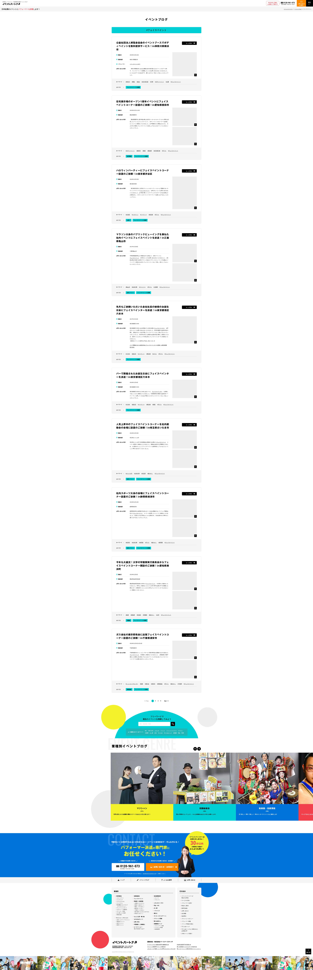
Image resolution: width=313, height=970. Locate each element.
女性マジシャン (120, 923)
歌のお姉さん (157, 921)
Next (165, 701)
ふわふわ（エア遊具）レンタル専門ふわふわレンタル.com (161, 948)
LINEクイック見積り (187, 933)
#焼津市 (128, 542)
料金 (179, 733)
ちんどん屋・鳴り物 (139, 916)
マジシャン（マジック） (122, 917)
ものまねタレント (138, 919)
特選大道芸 (119, 914)
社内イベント (130, 292)
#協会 (138, 81)
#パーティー (143, 214)
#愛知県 (150, 150)
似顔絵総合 (137, 896)
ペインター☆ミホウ (135, 64)
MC (146, 730)
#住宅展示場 (157, 150)
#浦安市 (153, 684)
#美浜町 (139, 615)
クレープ (157, 898)
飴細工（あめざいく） (140, 904)
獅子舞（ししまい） (139, 908)
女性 (155, 733)
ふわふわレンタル (158, 902)
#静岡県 (161, 542)
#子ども (164, 150)
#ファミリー (142, 287)
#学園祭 (145, 615)
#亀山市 (128, 287)
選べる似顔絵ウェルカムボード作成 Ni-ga (187, 946)
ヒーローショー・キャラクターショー (139, 927)
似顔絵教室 (157, 929)
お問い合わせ (185, 910)
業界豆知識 (184, 908)
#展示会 (147, 684)
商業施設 (129, 689)
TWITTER (150, 730)
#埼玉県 (143, 473)
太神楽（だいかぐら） (140, 903)
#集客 (144, 150)
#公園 (167, 81)
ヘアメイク (157, 910)
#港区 (153, 404)
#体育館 (141, 542)
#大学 (157, 615)
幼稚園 (175, 733)
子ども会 (160, 733)
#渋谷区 (128, 214)
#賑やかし (150, 473)
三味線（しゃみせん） (140, 910)
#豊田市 (139, 150)
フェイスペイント (145, 190)
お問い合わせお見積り (301, 4)
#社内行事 (134, 287)
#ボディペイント (159, 81)
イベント (162, 730)
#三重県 (156, 287)
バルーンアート (120, 898)
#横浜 (133, 81)
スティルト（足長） (121, 911)
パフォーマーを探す (187, 903)
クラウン (180, 730)
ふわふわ (157, 730)
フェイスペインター (159, 328)
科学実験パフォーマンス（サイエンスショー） (122, 905)
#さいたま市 (129, 473)
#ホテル (154, 354)
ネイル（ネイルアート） (160, 915)
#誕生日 (134, 354)
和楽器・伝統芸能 (138, 901)
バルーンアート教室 (159, 925)
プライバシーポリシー (187, 918)
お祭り (128, 220)
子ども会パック (168, 733)
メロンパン (157, 899)
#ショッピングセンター (132, 684)
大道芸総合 (119, 896)
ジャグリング (120, 899)
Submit (173, 724)
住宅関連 (129, 156)
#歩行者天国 (145, 81)
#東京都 (151, 214)
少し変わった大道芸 (121, 913)
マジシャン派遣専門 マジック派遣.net (156, 946)
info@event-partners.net (149, 873)
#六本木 (128, 354)
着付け (155, 913)
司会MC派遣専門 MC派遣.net (184, 944)
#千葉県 (180, 684)
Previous (195, 749)
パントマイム (120, 903)
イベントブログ (298, 9)
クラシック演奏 (158, 918)
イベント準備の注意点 (187, 923)
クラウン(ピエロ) (120, 901)
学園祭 (128, 620)
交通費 (146, 733)
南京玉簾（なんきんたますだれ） (142, 911)
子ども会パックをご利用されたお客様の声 (190, 930)
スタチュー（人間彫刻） (122, 909)
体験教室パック (158, 923)
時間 (182, 733)
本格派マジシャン (121, 921)
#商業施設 (160, 684)
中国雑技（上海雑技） (140, 924)
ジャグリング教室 (159, 927)
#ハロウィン (135, 214)
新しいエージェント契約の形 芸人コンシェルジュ (189, 948)
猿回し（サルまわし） (140, 906)
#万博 (151, 81)
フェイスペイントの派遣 (133, 87)
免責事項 (184, 916)
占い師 (151, 733)
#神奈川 (128, 81)
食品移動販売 (157, 896)
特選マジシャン (120, 925)
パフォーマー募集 (186, 921)
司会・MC (156, 905)
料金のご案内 (185, 905)
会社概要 (184, 913)
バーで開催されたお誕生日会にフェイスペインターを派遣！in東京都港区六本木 (148, 346)
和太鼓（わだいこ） (139, 913)
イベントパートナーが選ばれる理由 (187, 896)
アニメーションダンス (122, 907)
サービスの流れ (186, 900)
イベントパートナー (288, 9)
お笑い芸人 (137, 921)
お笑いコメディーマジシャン (123, 919)
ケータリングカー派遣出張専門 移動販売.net (158, 944)
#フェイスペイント (176, 81)
